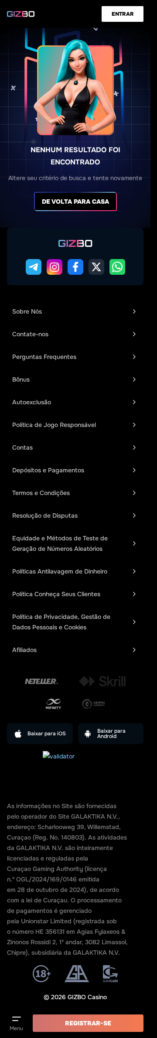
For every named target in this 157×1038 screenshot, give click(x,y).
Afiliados (24, 650)
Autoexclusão (31, 402)
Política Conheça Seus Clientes (56, 594)
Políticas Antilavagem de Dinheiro (59, 571)
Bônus (21, 379)
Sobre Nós (27, 311)
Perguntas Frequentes (44, 357)
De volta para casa (75, 201)
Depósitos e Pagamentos (48, 470)
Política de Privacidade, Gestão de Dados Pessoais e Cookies (61, 622)
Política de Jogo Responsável (54, 425)
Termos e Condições (41, 493)
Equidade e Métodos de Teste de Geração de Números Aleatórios (60, 543)
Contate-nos (30, 334)
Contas (22, 447)
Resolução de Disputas (45, 515)
